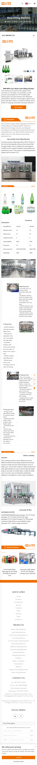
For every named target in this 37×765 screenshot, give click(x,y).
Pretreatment (18, 664)
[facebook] (21, 716)
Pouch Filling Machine (18, 672)
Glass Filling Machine (26, 21)
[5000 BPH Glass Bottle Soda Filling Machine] (18, 56)
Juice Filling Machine (18, 632)
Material (18, 667)
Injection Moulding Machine (18, 670)
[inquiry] (34, 384)
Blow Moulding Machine (18, 649)
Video (18, 617)
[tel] (34, 375)
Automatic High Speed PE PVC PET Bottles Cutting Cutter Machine (27, 571)
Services (18, 614)
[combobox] (6, 739)
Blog (30, 702)
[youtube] (15, 716)
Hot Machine (18, 602)
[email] (34, 379)
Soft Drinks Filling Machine (19, 635)
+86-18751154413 (20, 682)
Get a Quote (18, 107)
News (18, 611)
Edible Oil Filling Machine (18, 647)
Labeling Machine (19, 652)
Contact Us (18, 619)
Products (15, 21)
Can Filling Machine (18, 638)
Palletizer (18, 658)
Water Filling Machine (18, 629)
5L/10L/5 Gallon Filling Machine (18, 641)
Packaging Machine (18, 655)
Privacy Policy (23, 702)
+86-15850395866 (21, 685)
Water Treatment (18, 661)
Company (18, 608)
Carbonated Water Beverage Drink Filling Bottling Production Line (9, 572)
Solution (18, 605)
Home (8, 21)
